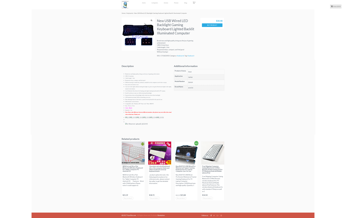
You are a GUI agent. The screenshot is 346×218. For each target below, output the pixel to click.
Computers (154, 3)
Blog (185, 3)
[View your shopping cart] (194, 2)
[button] (151, 20)
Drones (166, 3)
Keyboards (129, 13)
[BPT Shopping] (125, 4)
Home (144, 3)
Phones (176, 3)
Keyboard (191, 56)
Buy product (212, 25)
